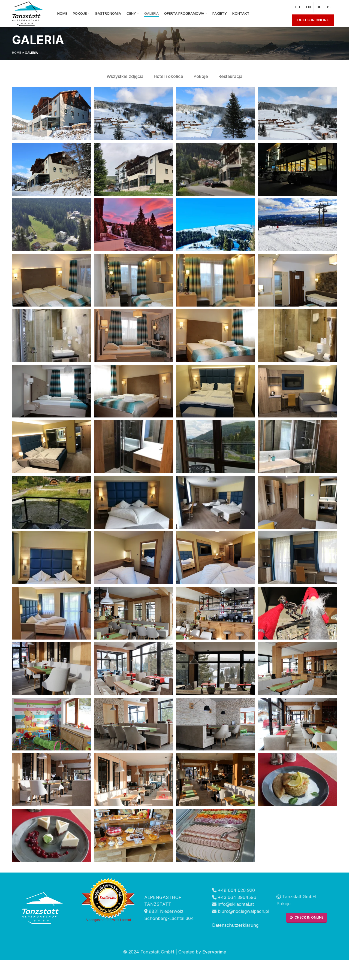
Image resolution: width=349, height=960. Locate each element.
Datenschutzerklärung (235, 925)
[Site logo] (28, 13)
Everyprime (214, 952)
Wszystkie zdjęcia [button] (125, 76)
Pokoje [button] (201, 76)
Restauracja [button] (230, 76)
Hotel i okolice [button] (168, 76)
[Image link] (42, 907)
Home (16, 52)
